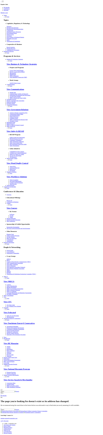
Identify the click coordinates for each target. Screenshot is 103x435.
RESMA (9, 272)
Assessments (10, 241)
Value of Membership (12, 286)
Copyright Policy (8, 431)
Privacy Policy (7, 426)
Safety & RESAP (11, 126)
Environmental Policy (15, 115)
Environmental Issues (12, 33)
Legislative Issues (14, 118)
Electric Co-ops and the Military (17, 71)
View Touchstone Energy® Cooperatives (19, 323)
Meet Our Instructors (12, 238)
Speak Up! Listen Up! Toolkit (17, 154)
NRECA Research (14, 76)
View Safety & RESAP (15, 131)
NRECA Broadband (8, 295)
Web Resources (10, 317)
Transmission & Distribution (13, 41)
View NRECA (9, 281)
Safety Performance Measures (17, 141)
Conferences (7, 8)
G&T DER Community (12, 264)
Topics (5, 15)
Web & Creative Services (13, 333)
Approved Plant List (14, 167)
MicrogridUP (13, 73)
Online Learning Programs (13, 235)
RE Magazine (7, 338)
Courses (8, 203)
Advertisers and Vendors (9, 425)
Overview (9, 194)
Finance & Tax (10, 34)
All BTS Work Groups (15, 83)
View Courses (12, 208)
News (5, 337)
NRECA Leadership (11, 291)
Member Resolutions (12, 287)
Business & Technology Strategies (15, 59)
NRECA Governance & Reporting (15, 288)
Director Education (11, 218)
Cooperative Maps (11, 383)
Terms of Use (7, 430)
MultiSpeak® (13, 74)
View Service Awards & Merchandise (18, 380)
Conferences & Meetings (12, 202)
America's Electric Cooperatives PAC (19, 112)
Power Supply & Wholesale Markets (15, 37)
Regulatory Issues (14, 121)
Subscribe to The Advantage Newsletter (16, 334)
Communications (11, 84)
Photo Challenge (11, 350)
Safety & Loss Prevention (13, 315)
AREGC (9, 259)
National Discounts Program (10, 364)
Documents (12, 170)
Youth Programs (10, 185)
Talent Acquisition (14, 180)
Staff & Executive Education (13, 219)
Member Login (4, 12)
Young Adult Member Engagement (12, 360)
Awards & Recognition (15, 96)
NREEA (9, 271)
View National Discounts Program (17, 369)
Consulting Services (11, 99)
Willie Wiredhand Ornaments (13, 387)
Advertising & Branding (12, 326)
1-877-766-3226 (4, 421)
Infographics (10, 349)
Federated (6, 307)
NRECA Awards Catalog (13, 385)
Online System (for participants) (17, 137)
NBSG (8, 270)
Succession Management (15, 181)
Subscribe (9, 356)
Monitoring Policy (8, 427)
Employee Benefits (11, 102)
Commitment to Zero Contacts (17, 151)
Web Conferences (11, 221)
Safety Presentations (14, 145)
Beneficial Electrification (12, 27)
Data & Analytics (11, 47)
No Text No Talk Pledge (15, 155)
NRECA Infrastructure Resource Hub (19, 119)
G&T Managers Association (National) (16, 267)
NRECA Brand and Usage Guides (18, 98)
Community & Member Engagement (15, 329)
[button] (17, 391)
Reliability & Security (12, 38)
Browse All (9, 200)
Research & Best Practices (13, 330)
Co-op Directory (10, 252)
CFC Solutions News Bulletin (14, 306)
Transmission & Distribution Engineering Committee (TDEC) (21, 274)
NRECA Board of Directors (13, 290)
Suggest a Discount (11, 373)
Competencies (10, 239)
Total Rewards (13, 184)
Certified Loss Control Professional (18, 153)
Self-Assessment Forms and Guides (18, 144)
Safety (8, 40)
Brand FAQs (13, 169)
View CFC (8, 302)
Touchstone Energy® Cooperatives (12, 318)
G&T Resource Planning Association (15, 268)
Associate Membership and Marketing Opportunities (19, 293)
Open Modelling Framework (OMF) (18, 77)
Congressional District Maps (16, 114)
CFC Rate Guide (11, 305)
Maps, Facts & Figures (9, 361)
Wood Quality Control (12, 158)
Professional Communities (13, 253)
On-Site (11, 215)
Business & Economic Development (15, 328)
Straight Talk (13, 92)
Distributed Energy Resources (14, 31)
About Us (9, 352)
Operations (9, 36)
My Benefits (7, 7)
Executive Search (11, 103)
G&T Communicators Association (15, 263)
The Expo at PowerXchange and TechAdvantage (18, 228)
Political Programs (14, 117)
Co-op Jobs (6, 363)
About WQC (13, 166)
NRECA (6, 276)
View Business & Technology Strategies (22, 64)
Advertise (9, 353)
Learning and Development (16, 182)
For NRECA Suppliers (12, 294)
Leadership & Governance (13, 50)
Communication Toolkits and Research (19, 94)
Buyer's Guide (10, 354)
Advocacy (9, 26)
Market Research (11, 123)
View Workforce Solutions (17, 177)
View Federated (10, 313)
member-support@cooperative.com (9, 418)
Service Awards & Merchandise (11, 375)
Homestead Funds (11, 122)
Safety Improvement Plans (16, 143)
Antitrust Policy (7, 429)
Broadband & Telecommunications (15, 29)
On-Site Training (11, 237)
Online (11, 217)
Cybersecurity (10, 30)
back (8, 16)
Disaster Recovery (11, 48)
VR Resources (13, 157)
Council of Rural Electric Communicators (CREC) (19, 261)
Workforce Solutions (11, 172)
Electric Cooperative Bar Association (15, 100)
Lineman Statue (10, 384)
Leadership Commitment (15, 140)
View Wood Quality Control (17, 163)
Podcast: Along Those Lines (10, 357)
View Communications (15, 89)
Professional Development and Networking (20, 95)
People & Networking (9, 242)
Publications (6, 358)
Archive (8, 348)
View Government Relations (17, 110)
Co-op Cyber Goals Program (16, 70)
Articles (8, 346)
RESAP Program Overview (16, 139)
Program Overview (11, 372)
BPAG (8, 260)
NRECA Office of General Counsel (15, 125)
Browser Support (8, 433)
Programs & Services (9, 51)
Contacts (9, 284)
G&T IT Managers (11, 266)
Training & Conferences (12, 332)
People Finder (10, 250)
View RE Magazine (11, 343)
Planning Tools (10, 234)
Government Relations (12, 104)
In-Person (12, 214)
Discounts (6, 10)
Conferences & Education (10, 186)
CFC (5, 297)
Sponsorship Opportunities (13, 227)
